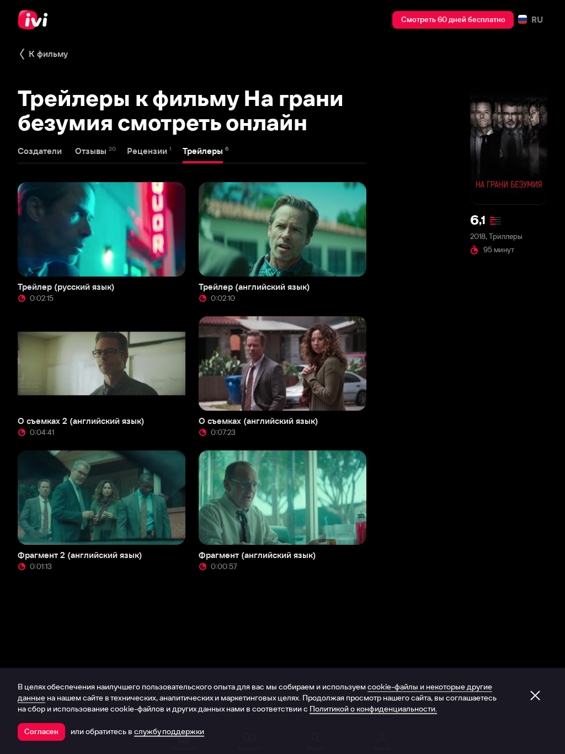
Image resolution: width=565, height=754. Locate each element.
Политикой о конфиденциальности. (373, 708)
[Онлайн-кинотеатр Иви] (36, 20)
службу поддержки (169, 731)
